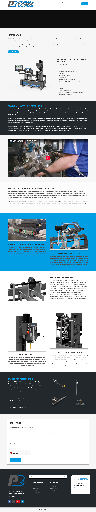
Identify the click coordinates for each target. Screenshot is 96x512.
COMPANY (37, 488)
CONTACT (37, 496)
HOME (36, 486)
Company (59, 9)
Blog (82, 9)
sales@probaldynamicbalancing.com (68, 3)
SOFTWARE (37, 492)
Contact (71, 9)
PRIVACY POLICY (55, 488)
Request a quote (13, 51)
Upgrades (36, 9)
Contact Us (84, 4)
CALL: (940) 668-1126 (64, 5)
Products (25, 9)
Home (13, 9)
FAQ (53, 492)
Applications (48, 9)
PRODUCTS (37, 490)
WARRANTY (54, 486)
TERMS (53, 490)
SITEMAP (54, 494)
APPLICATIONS (38, 494)
